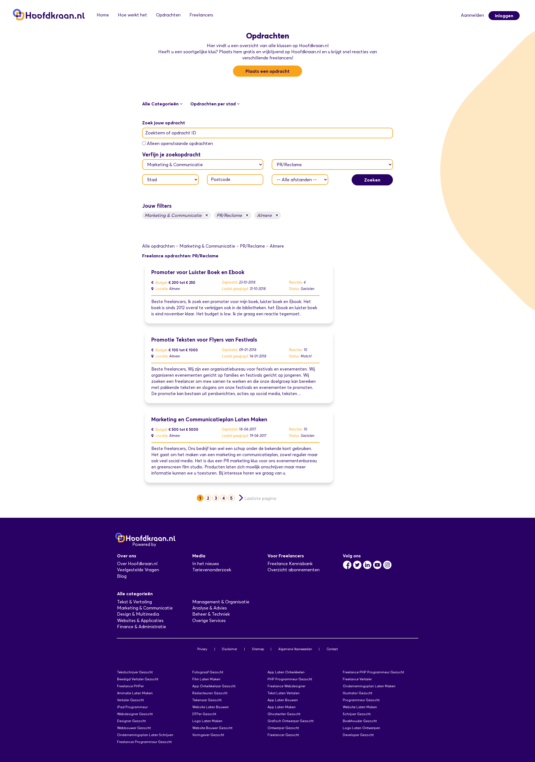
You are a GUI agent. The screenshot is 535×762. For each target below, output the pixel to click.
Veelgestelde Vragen (138, 569)
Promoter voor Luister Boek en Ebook (197, 272)
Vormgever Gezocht (208, 735)
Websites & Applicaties (140, 620)
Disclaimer (229, 649)
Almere (267, 215)
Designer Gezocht (131, 721)
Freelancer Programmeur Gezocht (144, 742)
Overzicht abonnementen (294, 569)
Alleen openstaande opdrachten (180, 143)
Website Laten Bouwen (210, 707)
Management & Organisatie (220, 601)
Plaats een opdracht (267, 71)
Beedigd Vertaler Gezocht (137, 679)
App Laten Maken (282, 707)
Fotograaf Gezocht (207, 672)
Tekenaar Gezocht (207, 700)
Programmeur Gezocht (361, 700)
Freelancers (201, 15)
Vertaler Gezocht (130, 700)
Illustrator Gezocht (357, 693)
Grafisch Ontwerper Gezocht (290, 721)
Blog (122, 576)
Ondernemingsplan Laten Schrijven (145, 735)
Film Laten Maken (206, 679)
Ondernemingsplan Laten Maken (369, 686)
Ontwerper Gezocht (283, 728)
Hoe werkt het (132, 15)
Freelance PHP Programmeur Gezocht (373, 672)
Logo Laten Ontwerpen (361, 728)
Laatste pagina (260, 498)
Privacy (202, 649)
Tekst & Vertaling (134, 601)
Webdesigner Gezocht (135, 714)
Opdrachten (168, 15)
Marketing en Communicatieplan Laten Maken (209, 419)
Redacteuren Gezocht (209, 693)
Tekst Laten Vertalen (284, 693)
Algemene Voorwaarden (295, 649)
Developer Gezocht (358, 735)
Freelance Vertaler (357, 679)
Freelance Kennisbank (290, 563)
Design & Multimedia (138, 614)
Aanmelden (472, 15)
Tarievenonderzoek (211, 569)
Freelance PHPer (130, 686)
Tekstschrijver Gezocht (135, 672)
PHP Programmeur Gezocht (290, 679)
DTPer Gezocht (204, 714)
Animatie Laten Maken (135, 693)
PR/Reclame (233, 215)
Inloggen (504, 15)
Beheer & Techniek (211, 614)
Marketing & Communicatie (176, 215)
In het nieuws (205, 563)
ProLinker (166, 544)
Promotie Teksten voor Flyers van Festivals (204, 340)
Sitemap (258, 649)
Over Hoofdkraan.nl (137, 563)
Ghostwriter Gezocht (284, 714)
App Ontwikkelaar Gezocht (213, 686)
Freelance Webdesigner (286, 686)
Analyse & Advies (209, 608)
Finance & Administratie (141, 626)
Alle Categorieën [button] (161, 104)
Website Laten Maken (360, 707)
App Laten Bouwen (283, 700)
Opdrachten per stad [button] (213, 104)
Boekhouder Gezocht (360, 721)
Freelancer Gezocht (283, 735)
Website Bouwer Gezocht (212, 728)
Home (103, 15)
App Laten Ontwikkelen (286, 672)
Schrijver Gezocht (357, 714)
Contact (332, 649)
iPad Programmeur (132, 707)
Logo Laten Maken (207, 721)
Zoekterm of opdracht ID (170, 133)
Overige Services (209, 620)
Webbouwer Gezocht (134, 728)
